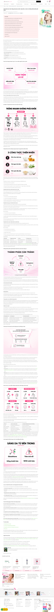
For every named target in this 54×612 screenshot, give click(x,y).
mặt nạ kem (25, 436)
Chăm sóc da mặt (36, 600)
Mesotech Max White (22, 435)
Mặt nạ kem (5, 528)
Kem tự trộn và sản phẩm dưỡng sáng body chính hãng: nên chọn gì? (14, 27)
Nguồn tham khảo (7, 36)
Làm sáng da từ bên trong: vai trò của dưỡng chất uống (12, 29)
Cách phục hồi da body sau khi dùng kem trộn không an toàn (13, 25)
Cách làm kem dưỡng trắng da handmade (9, 525)
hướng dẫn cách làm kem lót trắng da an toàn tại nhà (28, 498)
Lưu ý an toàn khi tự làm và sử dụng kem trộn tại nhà (12, 30)
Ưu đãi (35, 609)
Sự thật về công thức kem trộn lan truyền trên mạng (12, 20)
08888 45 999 (7, 600)
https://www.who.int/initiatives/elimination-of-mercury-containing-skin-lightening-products (15, 545)
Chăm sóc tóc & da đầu (37, 606)
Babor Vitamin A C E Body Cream (17, 434)
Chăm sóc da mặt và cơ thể (12, 6)
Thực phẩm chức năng (37, 603)
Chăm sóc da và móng (19, 6)
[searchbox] (29, 1)
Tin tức (7, 6)
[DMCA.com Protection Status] (46, 611)
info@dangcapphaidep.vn (8, 603)
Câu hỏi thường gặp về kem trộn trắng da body (11, 32)
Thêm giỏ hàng (7, 570)
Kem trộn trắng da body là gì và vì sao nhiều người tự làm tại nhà (13, 18)
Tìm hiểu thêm (6, 34)
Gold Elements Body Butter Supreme (13, 435)
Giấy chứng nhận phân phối (19, 606)
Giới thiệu (17, 600)
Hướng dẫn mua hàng (28, 602)
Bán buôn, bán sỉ (27, 606)
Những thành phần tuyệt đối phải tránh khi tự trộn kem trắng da (13, 23)
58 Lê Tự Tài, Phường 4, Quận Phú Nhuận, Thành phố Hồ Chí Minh (8, 606)
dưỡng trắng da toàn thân (33, 383)
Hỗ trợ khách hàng (27, 600)
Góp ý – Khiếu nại (18, 603)
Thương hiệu (35, 607)
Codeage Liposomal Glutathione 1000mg (18, 476)
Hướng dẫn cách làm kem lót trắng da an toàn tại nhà (11, 527)
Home (4, 6)
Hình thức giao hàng (27, 603)
